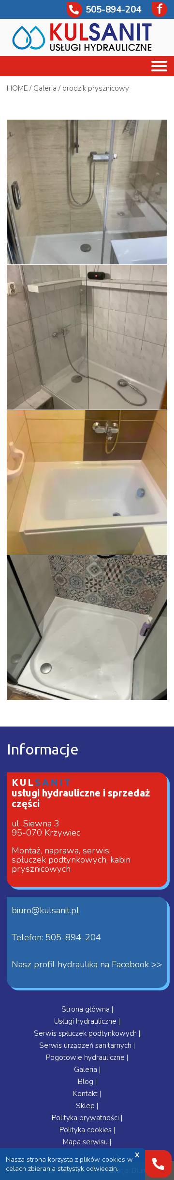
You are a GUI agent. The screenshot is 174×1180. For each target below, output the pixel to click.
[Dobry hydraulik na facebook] (156, 9)
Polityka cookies (86, 1130)
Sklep (86, 1106)
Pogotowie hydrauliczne (86, 1057)
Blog (86, 1081)
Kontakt (86, 1093)
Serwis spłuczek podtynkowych (86, 1033)
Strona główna (86, 1009)
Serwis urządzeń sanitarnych (86, 1045)
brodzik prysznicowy (95, 88)
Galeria (45, 88)
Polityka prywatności (86, 1118)
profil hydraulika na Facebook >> (98, 964)
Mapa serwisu (86, 1142)
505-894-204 (113, 9)
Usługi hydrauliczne (86, 1021)
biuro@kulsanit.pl (45, 910)
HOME (17, 88)
